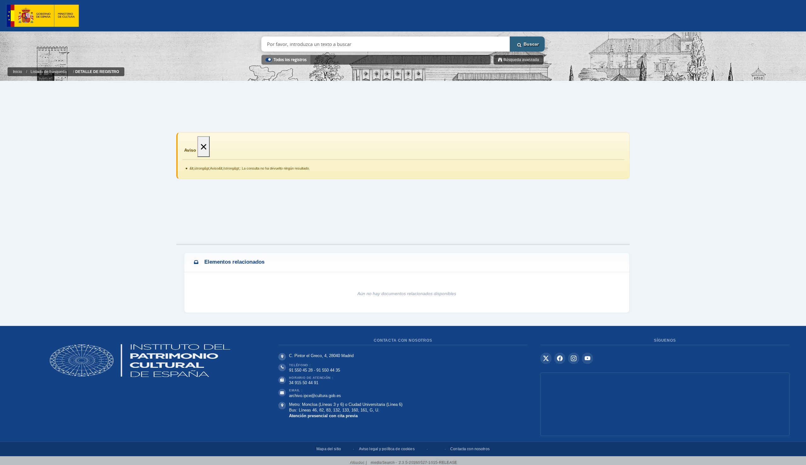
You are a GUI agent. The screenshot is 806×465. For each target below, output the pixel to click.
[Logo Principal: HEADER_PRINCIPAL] (42, 16)
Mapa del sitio (328, 449)
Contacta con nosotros (470, 449)
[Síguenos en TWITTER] (546, 358)
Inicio (17, 72)
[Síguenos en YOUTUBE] (587, 358)
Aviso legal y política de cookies (387, 449)
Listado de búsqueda (49, 72)
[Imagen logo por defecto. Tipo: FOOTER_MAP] (665, 404)
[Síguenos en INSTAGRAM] (573, 358)
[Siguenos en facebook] (559, 358)
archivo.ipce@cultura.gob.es (315, 395)
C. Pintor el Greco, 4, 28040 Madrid (321, 355)
